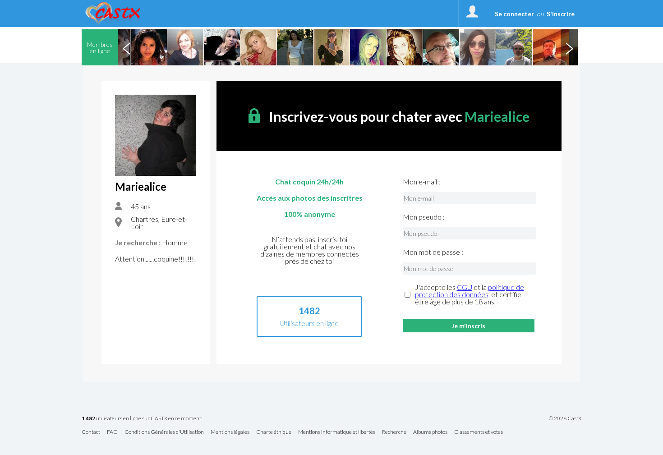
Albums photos (430, 432)
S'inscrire (561, 14)
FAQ (112, 432)
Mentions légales (230, 432)
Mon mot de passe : (433, 252)
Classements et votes (478, 432)
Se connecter (514, 14)
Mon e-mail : (421, 181)
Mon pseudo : (424, 217)
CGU (464, 287)
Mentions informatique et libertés (336, 432)
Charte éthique (273, 432)
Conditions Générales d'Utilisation (164, 432)
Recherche (394, 432)
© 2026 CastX (565, 418)
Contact (91, 432)
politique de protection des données (469, 291)
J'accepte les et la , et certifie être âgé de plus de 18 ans (469, 294)
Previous (126, 47)
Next (569, 47)
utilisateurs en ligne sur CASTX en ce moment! (142, 419)
